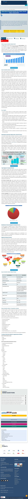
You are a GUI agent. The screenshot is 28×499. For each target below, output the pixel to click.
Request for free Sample (14, 11)
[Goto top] (26, 496)
